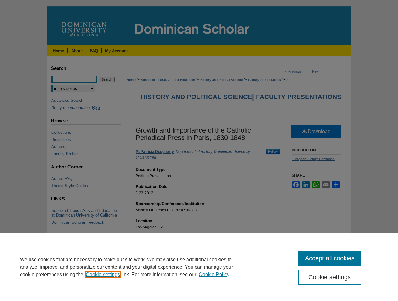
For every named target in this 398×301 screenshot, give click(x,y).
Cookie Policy (214, 274)
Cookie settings (103, 274)
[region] (199, 267)
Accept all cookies (329, 258)
